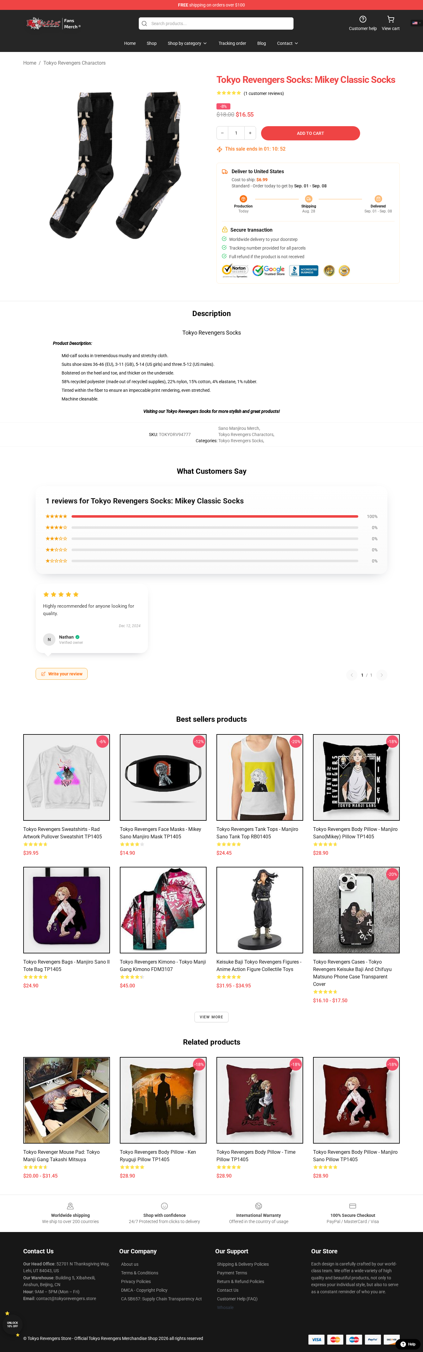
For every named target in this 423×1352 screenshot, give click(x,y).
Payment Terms (232, 1272)
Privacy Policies (136, 1281)
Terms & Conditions (139, 1272)
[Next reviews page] (381, 675)
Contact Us (227, 1290)
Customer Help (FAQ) (237, 1298)
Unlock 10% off (12, 1324)
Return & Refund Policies (240, 1281)
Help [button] (412, 1344)
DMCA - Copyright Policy (144, 1290)
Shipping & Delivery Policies (243, 1264)
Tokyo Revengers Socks (240, 440)
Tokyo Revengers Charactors (74, 63)
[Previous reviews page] (351, 675)
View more (212, 1017)
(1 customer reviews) (264, 93)
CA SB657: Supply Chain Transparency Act (161, 1298)
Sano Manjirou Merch (238, 428)
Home (29, 63)
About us (129, 1264)
